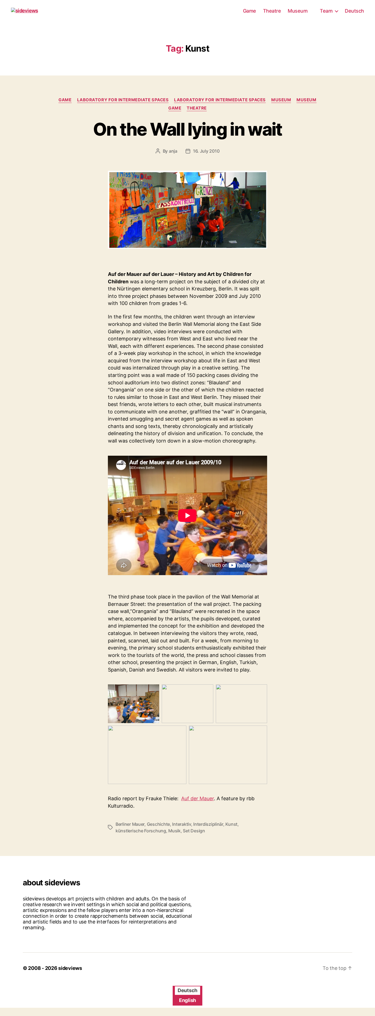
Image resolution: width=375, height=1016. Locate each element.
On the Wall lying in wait (187, 129)
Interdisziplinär (208, 824)
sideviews (70, 968)
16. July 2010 (206, 151)
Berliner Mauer (130, 824)
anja (173, 151)
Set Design (194, 830)
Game (249, 11)
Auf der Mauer (197, 798)
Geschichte (158, 824)
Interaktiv (181, 824)
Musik (174, 830)
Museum (297, 11)
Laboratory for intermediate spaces (123, 99)
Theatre (272, 11)
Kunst (231, 824)
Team (326, 11)
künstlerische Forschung (141, 830)
